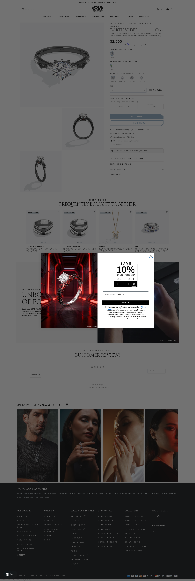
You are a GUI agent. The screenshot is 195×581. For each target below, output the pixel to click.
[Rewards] (10, 574)
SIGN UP (125, 303)
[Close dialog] (151, 256)
